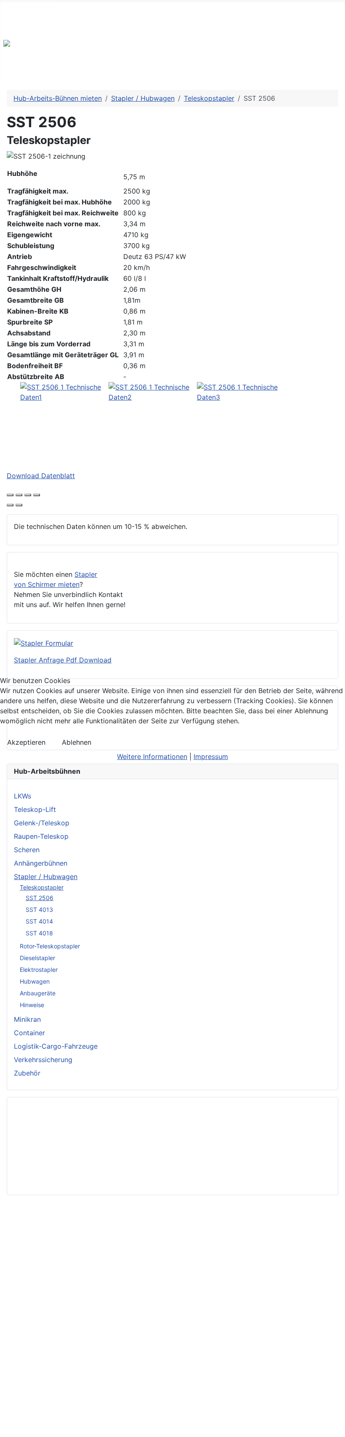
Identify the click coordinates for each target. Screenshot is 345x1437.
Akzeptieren (26, 742)
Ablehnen (76, 742)
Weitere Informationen (152, 756)
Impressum (211, 756)
